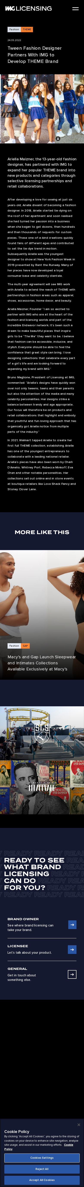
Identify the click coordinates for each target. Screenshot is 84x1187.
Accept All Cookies (42, 1180)
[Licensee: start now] (72, 949)
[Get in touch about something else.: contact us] (72, 974)
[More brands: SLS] (42, 733)
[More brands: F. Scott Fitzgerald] (42, 787)
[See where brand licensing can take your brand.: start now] (72, 924)
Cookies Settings (42, 1158)
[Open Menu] (75, 8)
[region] (42, 1153)
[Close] (79, 1125)
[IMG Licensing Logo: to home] (28, 8)
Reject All (42, 1169)
